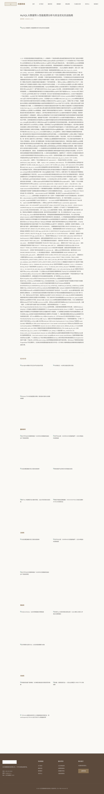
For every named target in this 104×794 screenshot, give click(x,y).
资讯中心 (87, 4)
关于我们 (41, 4)
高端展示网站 (61, 770)
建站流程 (67, 4)
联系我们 (96, 4)
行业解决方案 (77, 4)
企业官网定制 (61, 765)
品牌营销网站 (61, 768)
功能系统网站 (61, 773)
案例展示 (59, 4)
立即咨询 (83, 771)
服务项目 (50, 4)
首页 (33, 4)
